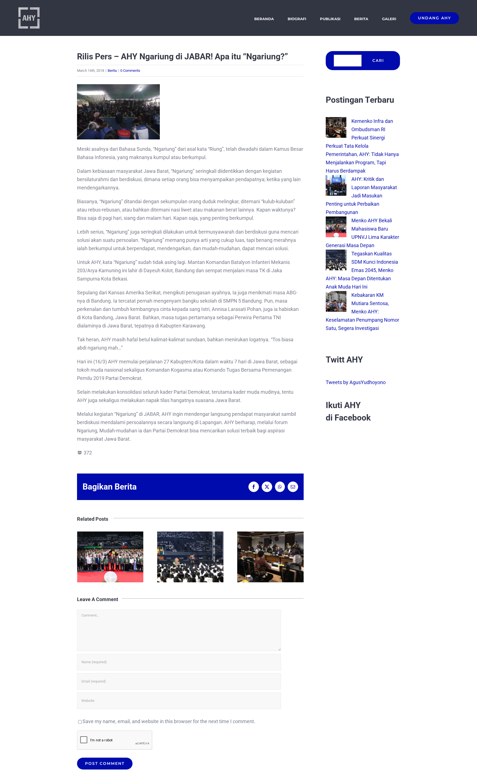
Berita (112, 70)
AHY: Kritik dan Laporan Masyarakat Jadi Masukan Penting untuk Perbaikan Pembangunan (361, 195)
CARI (378, 60)
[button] (81, 557)
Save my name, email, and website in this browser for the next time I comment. (169, 721)
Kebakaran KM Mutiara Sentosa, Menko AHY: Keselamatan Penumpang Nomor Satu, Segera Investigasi (362, 311)
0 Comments (130, 70)
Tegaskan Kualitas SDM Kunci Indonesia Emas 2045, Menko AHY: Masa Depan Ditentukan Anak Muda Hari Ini (160, 557)
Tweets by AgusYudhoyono (356, 382)
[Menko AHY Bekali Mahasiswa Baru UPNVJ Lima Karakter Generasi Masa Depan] (336, 220)
